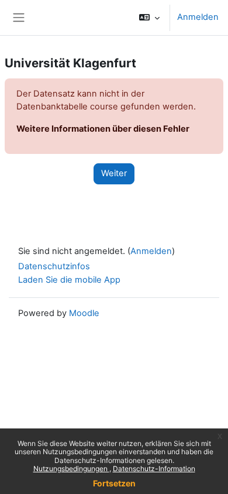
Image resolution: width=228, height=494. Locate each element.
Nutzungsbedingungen (71, 468)
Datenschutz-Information (154, 468)
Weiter (114, 173)
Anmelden (198, 17)
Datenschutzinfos (54, 266)
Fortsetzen (114, 483)
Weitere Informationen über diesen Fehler (102, 129)
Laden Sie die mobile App (69, 280)
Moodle (84, 313)
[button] (149, 17)
